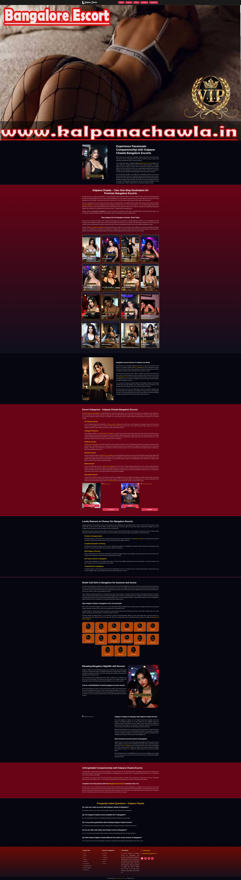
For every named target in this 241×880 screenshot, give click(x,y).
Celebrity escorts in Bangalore (91, 444)
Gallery (129, 2)
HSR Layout (101, 642)
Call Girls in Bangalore (137, 367)
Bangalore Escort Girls (117, 783)
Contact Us (153, 2)
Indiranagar (88, 641)
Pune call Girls (86, 863)
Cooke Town (120, 654)
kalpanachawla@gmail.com (149, 853)
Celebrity (104, 855)
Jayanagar (152, 629)
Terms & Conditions (87, 867)
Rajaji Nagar (153, 642)
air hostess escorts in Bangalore (113, 424)
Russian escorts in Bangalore (107, 455)
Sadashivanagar (127, 641)
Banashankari (114, 629)
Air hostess (105, 853)
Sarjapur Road (101, 630)
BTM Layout (133, 654)
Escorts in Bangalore (87, 204)
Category (144, 2)
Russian (104, 863)
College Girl (105, 857)
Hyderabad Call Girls (87, 865)
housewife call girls (111, 480)
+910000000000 (146, 850)
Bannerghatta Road (139, 642)
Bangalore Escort (123, 376)
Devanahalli (127, 629)
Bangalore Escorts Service (145, 163)
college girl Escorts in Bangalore (106, 433)
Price (136, 2)
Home (121, 2)
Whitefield (140, 629)
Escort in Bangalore (126, 745)
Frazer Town (107, 654)
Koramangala (114, 641)
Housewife (105, 859)
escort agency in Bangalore (97, 227)
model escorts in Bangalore (108, 466)
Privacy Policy (86, 869)
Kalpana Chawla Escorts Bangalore (91, 413)
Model (104, 861)
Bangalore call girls (138, 538)
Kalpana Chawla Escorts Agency (120, 878)
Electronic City (88, 630)
